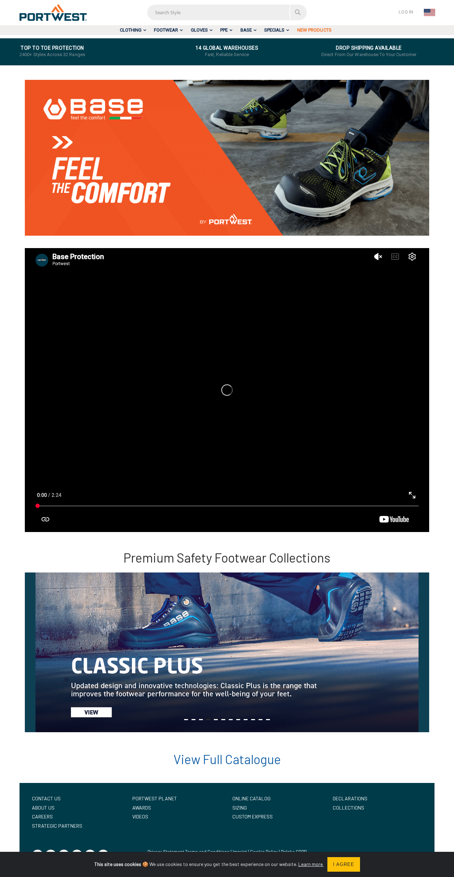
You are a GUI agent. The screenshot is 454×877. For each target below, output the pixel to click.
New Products (314, 30)
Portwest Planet (154, 798)
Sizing (239, 808)
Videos (140, 816)
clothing (131, 30)
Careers (42, 816)
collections (348, 808)
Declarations (350, 798)
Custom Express (252, 816)
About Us (43, 808)
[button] (186, 719)
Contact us (46, 798)
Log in (406, 12)
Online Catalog (251, 798)
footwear (166, 30)
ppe (224, 30)
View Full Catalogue (227, 759)
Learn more (311, 864)
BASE (246, 30)
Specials (274, 30)
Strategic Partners (57, 826)
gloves (199, 30)
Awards (141, 808)
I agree (343, 864)
